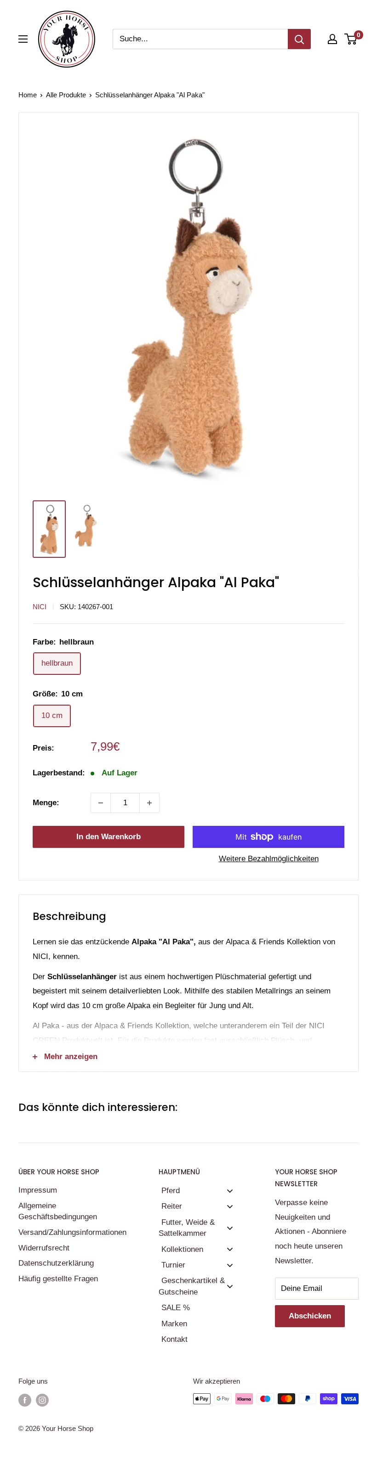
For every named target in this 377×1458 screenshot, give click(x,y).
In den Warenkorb (108, 836)
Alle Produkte (66, 95)
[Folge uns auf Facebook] (24, 1400)
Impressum (37, 1190)
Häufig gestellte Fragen (58, 1278)
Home (27, 95)
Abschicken (310, 1316)
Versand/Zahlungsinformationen (72, 1232)
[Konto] (332, 39)
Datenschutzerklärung (56, 1263)
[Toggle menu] (230, 1190)
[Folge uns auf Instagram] (42, 1400)
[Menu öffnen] (23, 39)
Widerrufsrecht (43, 1248)
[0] (351, 39)
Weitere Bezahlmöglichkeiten (269, 858)
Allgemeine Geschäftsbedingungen (57, 1211)
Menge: (46, 802)
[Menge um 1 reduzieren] (100, 803)
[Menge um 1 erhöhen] (149, 803)
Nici (39, 607)
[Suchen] (299, 39)
